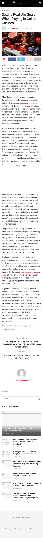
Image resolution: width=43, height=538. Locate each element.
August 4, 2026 (18, 447)
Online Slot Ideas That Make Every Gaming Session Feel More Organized (25, 442)
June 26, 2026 (18, 500)
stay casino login (23, 106)
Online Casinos (8, 329)
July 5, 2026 (17, 469)
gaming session (26, 326)
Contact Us (16, 517)
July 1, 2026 (17, 478)
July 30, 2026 (17, 456)
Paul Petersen (14, 28)
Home (4, 10)
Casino (9, 10)
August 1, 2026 (8, 433)
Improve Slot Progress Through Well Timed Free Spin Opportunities (20, 429)
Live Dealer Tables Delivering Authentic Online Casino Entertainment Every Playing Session (26, 495)
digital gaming (12, 326)
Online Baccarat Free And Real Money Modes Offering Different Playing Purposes (27, 464)
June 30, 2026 (18, 488)
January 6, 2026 (28, 28)
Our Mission (26, 517)
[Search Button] (39, 398)
